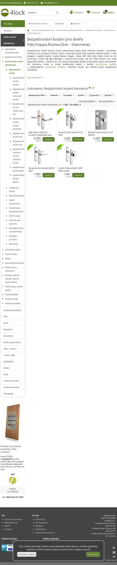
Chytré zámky (11, 254)
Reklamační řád (11, 522)
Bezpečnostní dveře (13, 57)
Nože (6, 374)
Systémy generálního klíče (12, 313)
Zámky (8, 258)
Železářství (8, 329)
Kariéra (60, 23)
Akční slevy (40, 519)
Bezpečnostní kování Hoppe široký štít (18, 123)
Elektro (7, 368)
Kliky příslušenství (16, 195)
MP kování (13, 244)
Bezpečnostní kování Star (18, 143)
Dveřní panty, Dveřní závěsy (14, 288)
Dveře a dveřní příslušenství (43, 30)
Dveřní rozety (14, 216)
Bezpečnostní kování (94, 30)
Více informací (34, 77)
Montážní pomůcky (13, 238)
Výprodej (7, 30)
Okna (6, 323)
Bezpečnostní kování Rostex (18, 81)
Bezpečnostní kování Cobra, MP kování (18, 94)
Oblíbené (39, 526)
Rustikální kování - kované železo (16, 230)
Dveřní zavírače (11, 299)
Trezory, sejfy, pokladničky (9, 358)
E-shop (9, 23)
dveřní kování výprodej (15, 222)
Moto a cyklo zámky (12, 342)
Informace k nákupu (39, 23)
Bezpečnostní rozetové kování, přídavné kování (18, 156)
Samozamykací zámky (14, 263)
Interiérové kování (13, 189)
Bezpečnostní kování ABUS (18, 169)
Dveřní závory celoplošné (11, 269)
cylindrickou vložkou (106, 64)
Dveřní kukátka (11, 294)
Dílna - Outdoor (10, 348)
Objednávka (41, 529)
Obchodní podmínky (13, 519)
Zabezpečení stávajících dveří (12, 51)
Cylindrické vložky (12, 249)
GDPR (7, 526)
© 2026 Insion (110, 560)
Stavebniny (8, 336)
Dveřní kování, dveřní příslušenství (69, 30)
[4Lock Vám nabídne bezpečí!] (28, 30)
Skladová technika (11, 381)
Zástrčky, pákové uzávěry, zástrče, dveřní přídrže (12, 278)
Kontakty (9, 529)
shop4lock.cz (50, 2)
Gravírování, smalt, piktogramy (11, 390)
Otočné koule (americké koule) (16, 210)
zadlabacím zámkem (55, 67)
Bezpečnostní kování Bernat (18, 178)
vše (93, 88)
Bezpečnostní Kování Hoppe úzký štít (18, 109)
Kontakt (76, 23)
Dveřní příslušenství (14, 202)
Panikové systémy (13, 303)
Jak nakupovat (42, 522)
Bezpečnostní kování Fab (18, 135)
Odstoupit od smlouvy (45, 532)
